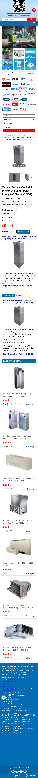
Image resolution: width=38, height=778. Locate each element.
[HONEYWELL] (31, 74)
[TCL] (15, 104)
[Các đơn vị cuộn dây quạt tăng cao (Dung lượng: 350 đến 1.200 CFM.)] (19, 378)
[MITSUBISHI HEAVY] (23, 94)
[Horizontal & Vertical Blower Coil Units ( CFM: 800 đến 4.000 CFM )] (19, 505)
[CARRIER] (23, 79)
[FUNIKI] (15, 89)
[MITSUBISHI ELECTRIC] (15, 94)
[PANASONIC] (31, 94)
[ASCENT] (6, 109)
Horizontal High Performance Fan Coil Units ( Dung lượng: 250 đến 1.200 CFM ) (18, 606)
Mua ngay (25, 231)
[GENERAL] (15, 109)
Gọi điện (8, 775)
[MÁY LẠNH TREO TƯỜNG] (30, 53)
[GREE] (6, 89)
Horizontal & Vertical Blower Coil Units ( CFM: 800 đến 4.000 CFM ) (18, 522)
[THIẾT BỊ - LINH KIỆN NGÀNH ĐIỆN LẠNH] (7, 53)
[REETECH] (6, 99)
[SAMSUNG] (15, 99)
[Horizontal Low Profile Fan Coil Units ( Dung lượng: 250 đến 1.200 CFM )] (19, 632)
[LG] (23, 84)
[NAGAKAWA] (31, 79)
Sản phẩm (17, 135)
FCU (23, 135)
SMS (19, 775)
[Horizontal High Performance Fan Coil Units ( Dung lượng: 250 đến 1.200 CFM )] (19, 589)
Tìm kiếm (31, 19)
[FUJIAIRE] (23, 104)
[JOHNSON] (6, 74)
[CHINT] (15, 73)
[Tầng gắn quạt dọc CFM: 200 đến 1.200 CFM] (19, 547)
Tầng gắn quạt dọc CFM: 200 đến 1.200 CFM (18, 564)
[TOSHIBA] (31, 99)
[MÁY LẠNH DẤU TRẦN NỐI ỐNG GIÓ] (7, 64)
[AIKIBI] (23, 109)
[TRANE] (6, 79)
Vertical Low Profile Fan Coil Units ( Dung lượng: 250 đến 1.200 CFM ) (18, 479)
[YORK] (15, 79)
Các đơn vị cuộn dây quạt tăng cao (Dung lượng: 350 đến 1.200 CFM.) (18, 395)
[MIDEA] (6, 94)
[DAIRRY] (31, 104)
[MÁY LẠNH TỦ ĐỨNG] (19, 64)
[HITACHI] (6, 104)
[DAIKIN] (15, 84)
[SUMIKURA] (23, 99)
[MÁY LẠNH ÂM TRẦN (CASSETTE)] (30, 64)
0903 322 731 (25, 15)
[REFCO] (23, 73)
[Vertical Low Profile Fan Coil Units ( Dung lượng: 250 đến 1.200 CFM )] (19, 462)
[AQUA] (23, 89)
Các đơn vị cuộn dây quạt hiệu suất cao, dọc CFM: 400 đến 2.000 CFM (18, 437)
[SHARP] (6, 84)
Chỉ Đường (32, 775)
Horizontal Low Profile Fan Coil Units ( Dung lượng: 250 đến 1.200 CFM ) (17, 649)
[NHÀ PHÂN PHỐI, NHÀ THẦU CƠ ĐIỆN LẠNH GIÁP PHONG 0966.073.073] (19, 6)
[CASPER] (31, 84)
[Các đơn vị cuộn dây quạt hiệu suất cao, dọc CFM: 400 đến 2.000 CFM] (19, 420)
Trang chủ (8, 135)
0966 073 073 (13, 15)
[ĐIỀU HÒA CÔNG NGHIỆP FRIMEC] (19, 53)
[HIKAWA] (31, 89)
